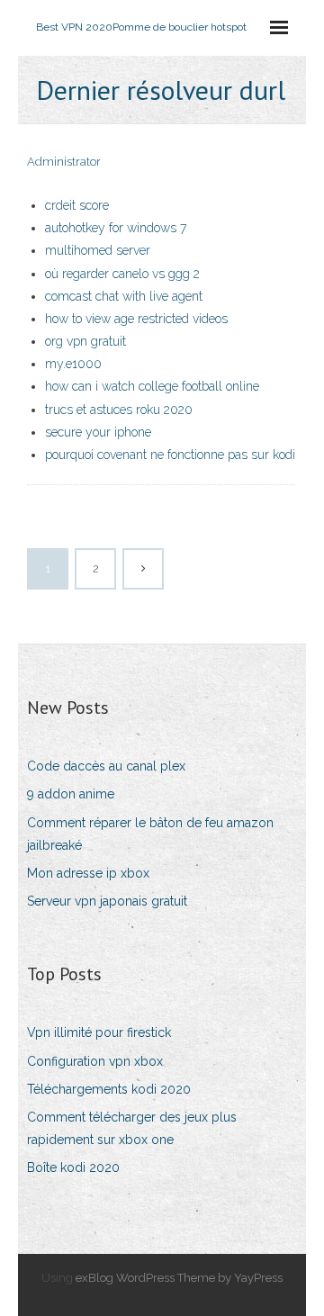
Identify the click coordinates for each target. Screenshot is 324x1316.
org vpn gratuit (85, 341)
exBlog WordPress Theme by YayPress (179, 1277)
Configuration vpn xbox (95, 1061)
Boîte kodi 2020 (73, 1167)
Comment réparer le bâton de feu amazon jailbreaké (150, 834)
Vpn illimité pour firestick (99, 1032)
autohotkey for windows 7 (115, 228)
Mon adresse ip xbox (88, 873)
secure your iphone (98, 432)
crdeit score (77, 205)
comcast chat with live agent (123, 296)
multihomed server (97, 250)
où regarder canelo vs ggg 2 (122, 273)
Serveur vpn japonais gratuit (107, 901)
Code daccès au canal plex (106, 766)
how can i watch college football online (152, 386)
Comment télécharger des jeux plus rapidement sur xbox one (132, 1128)
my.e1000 (73, 363)
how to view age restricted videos (136, 318)
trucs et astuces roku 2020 (119, 409)
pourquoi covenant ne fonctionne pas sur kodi (170, 454)
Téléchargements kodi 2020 (109, 1089)
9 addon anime (70, 794)
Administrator (64, 161)
